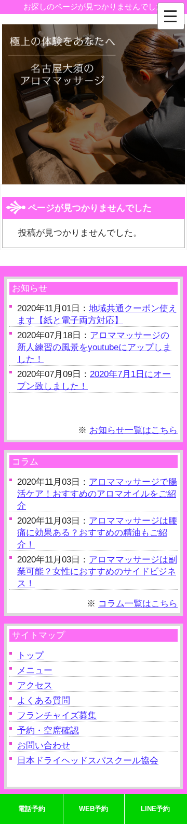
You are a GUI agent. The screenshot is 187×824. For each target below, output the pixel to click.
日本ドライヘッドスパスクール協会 (87, 760)
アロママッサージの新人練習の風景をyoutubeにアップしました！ (94, 347)
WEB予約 (93, 809)
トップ (30, 655)
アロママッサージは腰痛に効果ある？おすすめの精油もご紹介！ (97, 533)
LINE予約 (155, 809)
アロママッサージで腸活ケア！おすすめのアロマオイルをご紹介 (97, 494)
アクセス (34, 685)
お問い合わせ (43, 745)
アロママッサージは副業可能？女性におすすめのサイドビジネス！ (97, 571)
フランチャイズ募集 (57, 715)
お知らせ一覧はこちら (133, 430)
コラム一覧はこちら (138, 604)
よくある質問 (43, 700)
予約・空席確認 (48, 730)
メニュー (34, 670)
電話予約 (31, 809)
